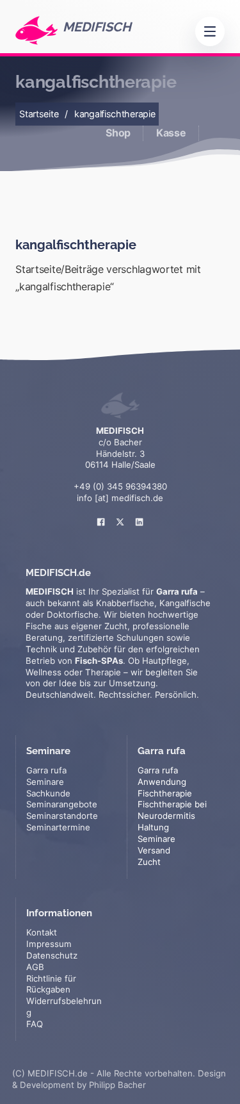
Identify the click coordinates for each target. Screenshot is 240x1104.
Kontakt (41, 932)
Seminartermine (58, 827)
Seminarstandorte (62, 816)
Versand (154, 850)
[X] (120, 513)
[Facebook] (101, 513)
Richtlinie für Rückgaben (51, 984)
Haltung (153, 827)
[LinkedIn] (139, 513)
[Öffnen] (210, 31)
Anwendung (162, 782)
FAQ (34, 1024)
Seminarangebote (61, 804)
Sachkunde (48, 793)
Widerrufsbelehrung (64, 1006)
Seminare (156, 839)
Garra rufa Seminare (46, 776)
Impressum (49, 944)
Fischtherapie (165, 793)
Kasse (171, 132)
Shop (118, 132)
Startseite (38, 113)
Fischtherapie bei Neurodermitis (172, 810)
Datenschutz (51, 955)
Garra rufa (158, 770)
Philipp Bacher (117, 1085)
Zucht (149, 862)
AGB (35, 967)
